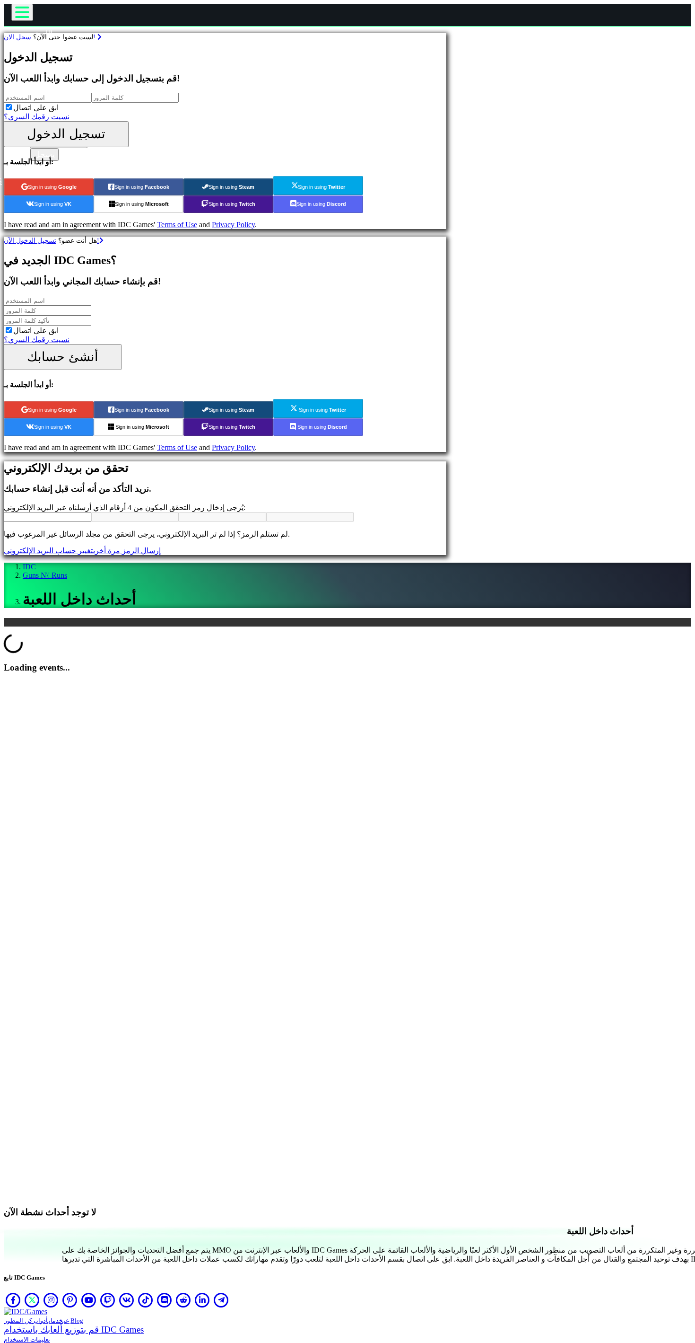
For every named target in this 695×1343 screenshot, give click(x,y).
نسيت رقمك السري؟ (37, 117)
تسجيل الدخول (66, 133)
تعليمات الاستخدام (27, 1339)
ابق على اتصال (36, 108)
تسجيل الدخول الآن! (51, 240)
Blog (76, 1320)
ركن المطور (19, 1320)
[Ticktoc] (145, 1300)
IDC (29, 567)
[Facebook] (13, 1300)
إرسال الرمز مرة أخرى (127, 551)
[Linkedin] (202, 1300)
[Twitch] (107, 1300)
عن (67, 1320)
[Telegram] (221, 1300)
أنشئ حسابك (62, 356)
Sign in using (52, 187)
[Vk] (126, 1300)
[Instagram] (51, 1300)
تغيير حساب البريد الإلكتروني (48, 551)
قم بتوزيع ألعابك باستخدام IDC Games (74, 1329)
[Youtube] (88, 1300)
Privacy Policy (233, 225)
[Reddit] (183, 1300)
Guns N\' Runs (45, 575)
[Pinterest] (70, 1300)
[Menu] (22, 12)
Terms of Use (177, 225)
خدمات (56, 1320)
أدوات (42, 1320)
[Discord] (164, 1300)
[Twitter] (32, 1300)
